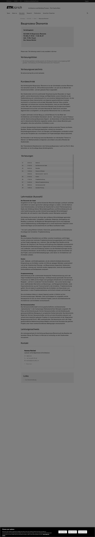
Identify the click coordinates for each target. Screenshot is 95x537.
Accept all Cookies (82, 531)
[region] (47, 532)
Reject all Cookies (72, 531)
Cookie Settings (63, 531)
